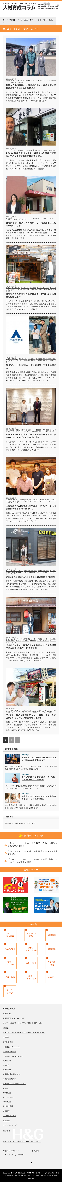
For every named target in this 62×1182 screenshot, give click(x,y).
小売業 (8, 359)
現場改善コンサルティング (13, 1056)
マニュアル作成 (9, 1097)
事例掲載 (9, 80)
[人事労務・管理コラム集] (52, 963)
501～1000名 (43, 150)
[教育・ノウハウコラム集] (10, 963)
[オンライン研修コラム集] (31, 935)
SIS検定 (6, 1088)
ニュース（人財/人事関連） (14, 1154)
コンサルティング (9, 1115)
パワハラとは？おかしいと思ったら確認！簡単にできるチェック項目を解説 (33, 861)
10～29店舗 (47, 289)
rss (45, 4)
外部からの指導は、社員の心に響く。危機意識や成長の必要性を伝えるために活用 (31, 86)
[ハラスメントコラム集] (10, 949)
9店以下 (44, 218)
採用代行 (6, 1065)
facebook (48, 4)
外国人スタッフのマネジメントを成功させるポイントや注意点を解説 (39, 797)
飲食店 (35, 150)
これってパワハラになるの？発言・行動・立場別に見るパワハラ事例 (39, 778)
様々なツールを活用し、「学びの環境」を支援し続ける (31, 366)
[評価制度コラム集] (51, 935)
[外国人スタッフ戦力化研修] (46, 885)
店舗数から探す (36, 289)
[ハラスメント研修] (15, 885)
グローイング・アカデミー (22, 80)
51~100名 (25, 640)
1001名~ (15, 359)
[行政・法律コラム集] (10, 977)
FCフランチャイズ (10, 1125)
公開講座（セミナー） (11, 1047)
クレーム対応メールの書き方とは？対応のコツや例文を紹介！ (33, 853)
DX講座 (6, 1028)
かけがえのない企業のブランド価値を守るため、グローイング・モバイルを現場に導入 (31, 436)
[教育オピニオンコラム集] (31, 977)
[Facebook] (31, 1163)
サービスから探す (43, 288)
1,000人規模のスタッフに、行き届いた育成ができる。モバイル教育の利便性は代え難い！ (31, 154)
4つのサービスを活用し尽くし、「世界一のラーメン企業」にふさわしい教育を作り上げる (31, 716)
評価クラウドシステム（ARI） (14, 1083)
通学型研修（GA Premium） (14, 1018)
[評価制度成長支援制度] (15, 905)
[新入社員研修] (46, 905)
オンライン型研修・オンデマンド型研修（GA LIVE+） (23, 1023)
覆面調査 (6, 1120)
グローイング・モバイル (41, 80)
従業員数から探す (24, 289)
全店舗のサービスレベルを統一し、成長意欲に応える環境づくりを (31, 224)
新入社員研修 (16, 712)
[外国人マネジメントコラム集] (31, 949)
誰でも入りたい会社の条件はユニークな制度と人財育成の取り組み (31, 295)
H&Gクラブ (23, 220)
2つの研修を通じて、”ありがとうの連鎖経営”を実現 (30, 576)
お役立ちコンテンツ (11, 1150)
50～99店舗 (10, 430)
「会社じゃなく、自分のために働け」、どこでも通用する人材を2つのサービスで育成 (31, 646)
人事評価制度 (36, 218)
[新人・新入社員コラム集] (10, 935)
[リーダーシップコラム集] (9, 991)
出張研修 (6, 1037)
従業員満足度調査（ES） (12, 1074)
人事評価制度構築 (9, 1079)
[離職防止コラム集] (52, 949)
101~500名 (18, 82)
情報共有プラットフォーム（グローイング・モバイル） (24, 1032)
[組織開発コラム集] (52, 977)
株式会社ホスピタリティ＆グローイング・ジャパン (22, 1141)
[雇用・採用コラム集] (31, 963)
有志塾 (8, 712)
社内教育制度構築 (9, 1051)
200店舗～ (31, 359)
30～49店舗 (28, 150)
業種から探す (20, 430)
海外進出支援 (8, 1106)
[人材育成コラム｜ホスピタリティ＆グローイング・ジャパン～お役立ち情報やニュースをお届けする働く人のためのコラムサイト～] (31, 10)
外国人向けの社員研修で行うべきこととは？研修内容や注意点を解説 (39, 758)
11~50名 (14, 220)
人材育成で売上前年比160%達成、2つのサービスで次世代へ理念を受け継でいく (31, 507)
